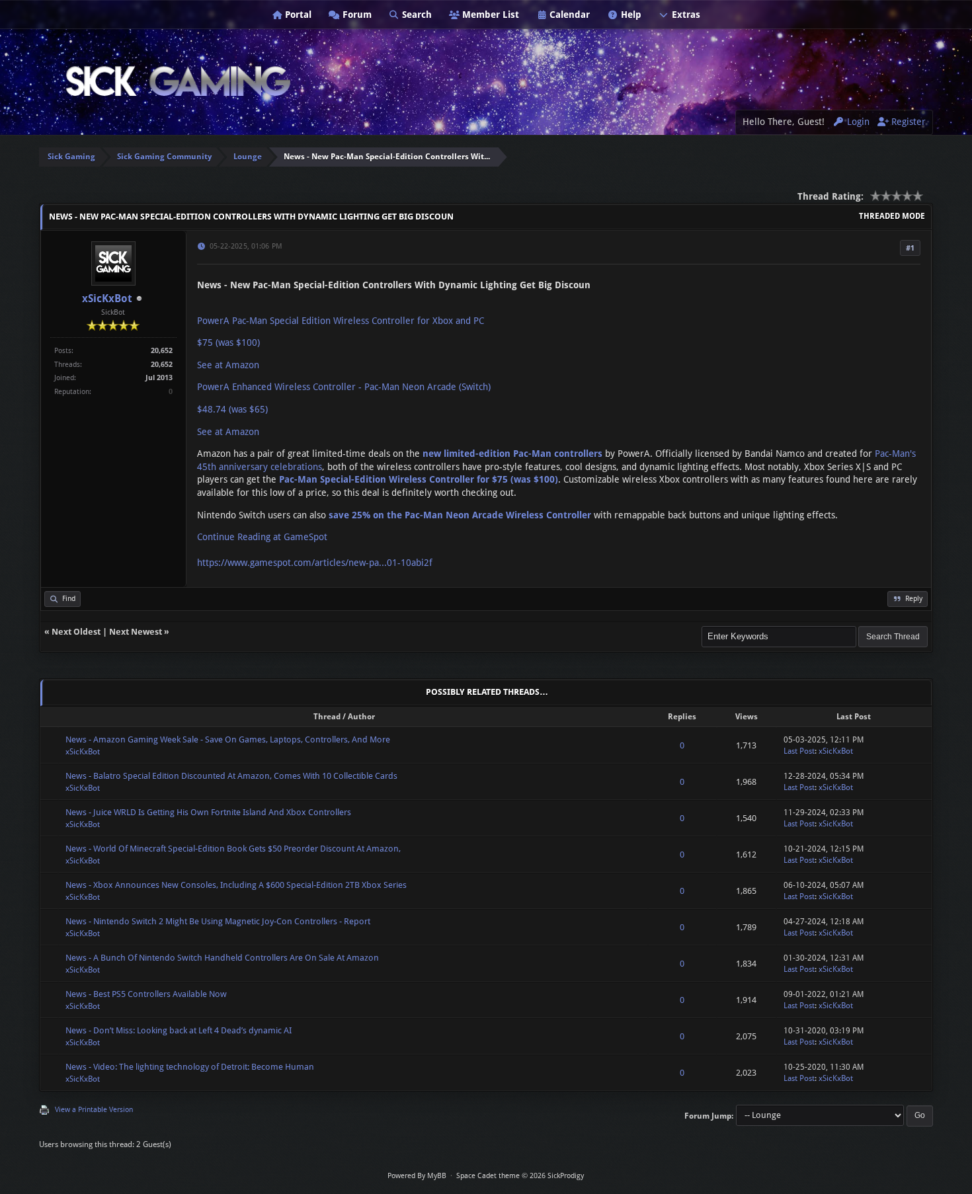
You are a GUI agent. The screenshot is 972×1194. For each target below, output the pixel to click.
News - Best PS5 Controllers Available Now (146, 994)
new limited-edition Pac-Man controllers (512, 453)
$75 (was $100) (228, 342)
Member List (489, 14)
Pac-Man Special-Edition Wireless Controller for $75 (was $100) (418, 479)
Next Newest (135, 632)
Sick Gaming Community (164, 156)
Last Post (799, 751)
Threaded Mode (892, 216)
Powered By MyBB (416, 1176)
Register (907, 121)
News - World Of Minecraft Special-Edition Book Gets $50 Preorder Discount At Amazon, (233, 849)
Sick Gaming (71, 156)
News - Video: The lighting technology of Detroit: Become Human (189, 1067)
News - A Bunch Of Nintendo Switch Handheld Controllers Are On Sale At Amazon (222, 958)
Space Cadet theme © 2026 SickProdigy (520, 1176)
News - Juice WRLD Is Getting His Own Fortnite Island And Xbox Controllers (208, 812)
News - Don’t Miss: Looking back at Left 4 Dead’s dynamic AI (178, 1030)
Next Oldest (76, 632)
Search (415, 14)
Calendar (568, 14)
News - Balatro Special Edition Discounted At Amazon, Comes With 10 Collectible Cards (231, 776)
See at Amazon (228, 365)
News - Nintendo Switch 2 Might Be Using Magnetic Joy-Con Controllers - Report (217, 921)
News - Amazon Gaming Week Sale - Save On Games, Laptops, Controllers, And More (227, 739)
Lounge (247, 156)
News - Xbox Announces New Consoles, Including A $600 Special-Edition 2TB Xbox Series (236, 885)
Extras (684, 14)
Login (857, 121)
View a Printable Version (94, 1109)
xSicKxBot (107, 298)
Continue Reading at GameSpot (262, 537)
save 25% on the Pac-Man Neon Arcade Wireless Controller (460, 515)
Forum (356, 14)
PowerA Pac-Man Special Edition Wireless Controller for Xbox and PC (340, 320)
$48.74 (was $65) (232, 409)
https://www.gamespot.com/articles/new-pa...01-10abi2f (314, 562)
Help (629, 14)
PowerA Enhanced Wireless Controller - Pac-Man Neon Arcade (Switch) (344, 386)
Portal (296, 14)
